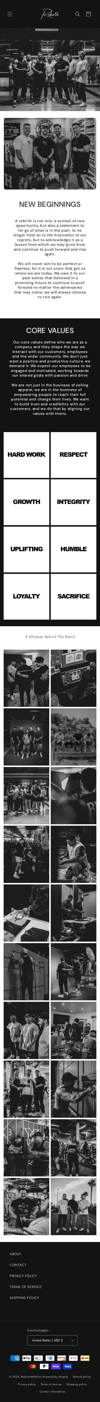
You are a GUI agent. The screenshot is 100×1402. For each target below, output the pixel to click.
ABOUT (15, 1253)
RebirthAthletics (31, 1377)
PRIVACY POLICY (23, 1275)
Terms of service (51, 1384)
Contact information (52, 1391)
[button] (9, 14)
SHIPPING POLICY (24, 1297)
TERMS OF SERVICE (26, 1286)
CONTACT (18, 1264)
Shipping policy (77, 1384)
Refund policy (82, 1377)
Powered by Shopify (55, 1377)
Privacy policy (27, 1384)
